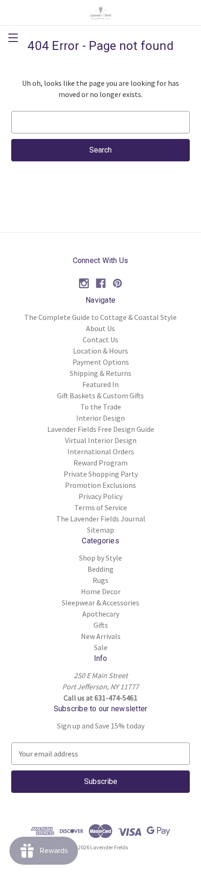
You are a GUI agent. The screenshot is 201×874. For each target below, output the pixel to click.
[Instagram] (84, 283)
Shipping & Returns (100, 373)
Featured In (100, 384)
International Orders (100, 451)
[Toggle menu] (13, 37)
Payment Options (100, 362)
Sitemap (100, 529)
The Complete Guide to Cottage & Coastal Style (100, 317)
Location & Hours (100, 350)
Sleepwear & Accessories (100, 602)
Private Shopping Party (101, 474)
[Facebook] (101, 283)
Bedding (100, 569)
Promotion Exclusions (100, 485)
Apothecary (100, 613)
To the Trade (100, 406)
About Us (100, 328)
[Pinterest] (117, 283)
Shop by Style (100, 557)
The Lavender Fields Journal (100, 518)
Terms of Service (100, 507)
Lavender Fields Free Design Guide (100, 429)
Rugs (100, 580)
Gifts (100, 625)
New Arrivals (101, 636)
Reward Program (100, 462)
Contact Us (100, 339)
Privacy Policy (100, 496)
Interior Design (100, 418)
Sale (101, 647)
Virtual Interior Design (100, 440)
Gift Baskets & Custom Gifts (100, 395)
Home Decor (101, 591)
